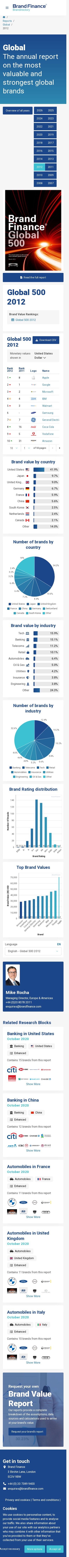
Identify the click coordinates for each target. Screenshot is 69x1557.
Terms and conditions (45, 1500)
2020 (39, 134)
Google (46, 384)
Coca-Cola (48, 427)
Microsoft (47, 391)
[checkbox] (10, 604)
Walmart (47, 405)
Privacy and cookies (17, 1500)
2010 (39, 175)
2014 (39, 159)
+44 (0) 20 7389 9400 (21, 1483)
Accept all (55, 1549)
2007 (51, 183)
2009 (51, 175)
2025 (51, 110)
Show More (33, 1084)
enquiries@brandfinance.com (23, 1006)
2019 (51, 134)
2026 (40, 110)
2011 (51, 167)
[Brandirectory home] (30, 8)
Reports (7, 21)
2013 (51, 159)
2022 (39, 126)
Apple (45, 377)
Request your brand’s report (27, 1431)
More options (34, 1549)
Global (6, 24)
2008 (39, 183)
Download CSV (47, 340)
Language (11, 944)
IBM (44, 398)
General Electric (51, 419)
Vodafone (48, 434)
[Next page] (59, 448)
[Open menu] (7, 8)
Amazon (47, 441)
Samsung (47, 412)
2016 (39, 150)
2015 (51, 150)
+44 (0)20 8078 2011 (19, 1002)
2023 (51, 118)
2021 (51, 126)
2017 (51, 142)
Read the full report (35, 277)
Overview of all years (18, 110)
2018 (39, 142)
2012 (39, 167)
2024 (39, 118)
